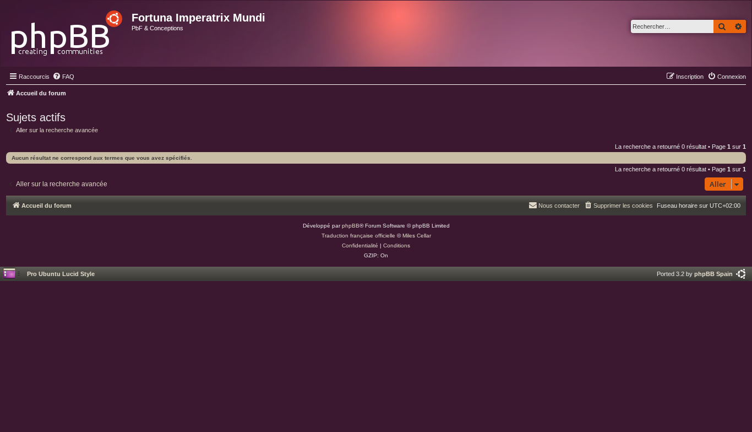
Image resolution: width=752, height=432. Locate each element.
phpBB (350, 226)
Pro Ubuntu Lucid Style (61, 274)
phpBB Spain (713, 274)
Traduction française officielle (358, 236)
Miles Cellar (416, 236)
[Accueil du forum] (67, 30)
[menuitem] (63, 76)
